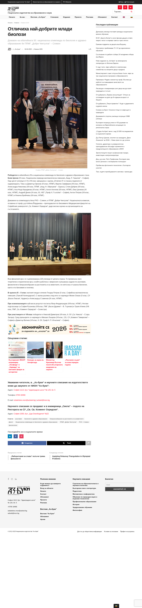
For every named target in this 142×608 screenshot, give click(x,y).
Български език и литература (84, 488)
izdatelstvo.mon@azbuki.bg (25, 400)
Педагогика (77, 491)
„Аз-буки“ (18, 49)
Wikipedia (68, 2)
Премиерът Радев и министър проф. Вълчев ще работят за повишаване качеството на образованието (113, 82)
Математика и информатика (84, 494)
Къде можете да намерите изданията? (50, 484)
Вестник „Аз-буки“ (38, 17)
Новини (16, 23)
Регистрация (130, 2)
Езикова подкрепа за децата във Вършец (111, 44)
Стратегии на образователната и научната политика (86, 484)
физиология (13, 425)
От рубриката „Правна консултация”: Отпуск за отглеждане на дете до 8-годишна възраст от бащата (113, 97)
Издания (66, 17)
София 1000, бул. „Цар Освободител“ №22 (31, 414)
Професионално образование (84, 501)
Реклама (89, 17)
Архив (42, 519)
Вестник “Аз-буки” (47, 513)
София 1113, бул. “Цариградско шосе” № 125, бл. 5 (34, 390)
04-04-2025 (28, 49)
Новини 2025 (25, 23)
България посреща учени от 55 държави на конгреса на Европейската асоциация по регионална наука (112, 125)
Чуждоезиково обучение (82, 507)
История (76, 504)
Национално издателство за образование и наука (30, 13)
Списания (54, 17)
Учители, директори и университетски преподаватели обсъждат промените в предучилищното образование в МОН (110, 146)
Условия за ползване (111, 531)
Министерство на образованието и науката (46, 2)
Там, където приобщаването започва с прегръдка (114, 172)
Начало (12, 17)
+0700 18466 (12, 507)
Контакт (114, 17)
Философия (77, 510)
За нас (22, 17)
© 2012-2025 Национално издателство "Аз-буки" (23, 531)
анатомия (18, 419)
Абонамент (102, 17)
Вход (121, 2)
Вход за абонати (46, 488)
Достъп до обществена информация (89, 531)
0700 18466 (20, 395)
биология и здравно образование (35, 419)
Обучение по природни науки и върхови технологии (85, 498)
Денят (11, 422)
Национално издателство (19, 2)
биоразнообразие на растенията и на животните (66, 419)
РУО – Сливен (84, 422)
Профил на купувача (127, 531)
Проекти (78, 17)
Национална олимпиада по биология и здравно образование (36, 422)
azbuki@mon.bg (43, 400)
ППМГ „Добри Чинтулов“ (68, 422)
